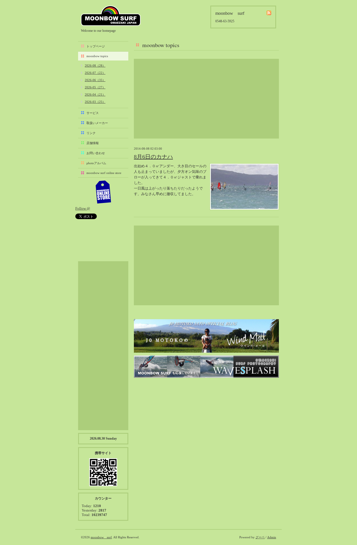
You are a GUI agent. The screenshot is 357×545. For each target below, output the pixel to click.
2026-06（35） (95, 80)
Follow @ (82, 208)
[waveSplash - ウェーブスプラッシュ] (206, 366)
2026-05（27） (95, 87)
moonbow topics (97, 56)
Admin (271, 537)
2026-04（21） (95, 94)
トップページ (95, 46)
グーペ (260, 537)
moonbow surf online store (103, 173)
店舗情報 (92, 143)
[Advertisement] (206, 99)
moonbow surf (111, 16)
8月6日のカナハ (153, 157)
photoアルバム (96, 163)
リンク (91, 133)
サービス (92, 113)
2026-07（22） (95, 72)
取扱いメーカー (97, 123)
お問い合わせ (95, 153)
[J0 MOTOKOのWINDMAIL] (206, 336)
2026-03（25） (95, 101)
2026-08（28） (95, 65)
